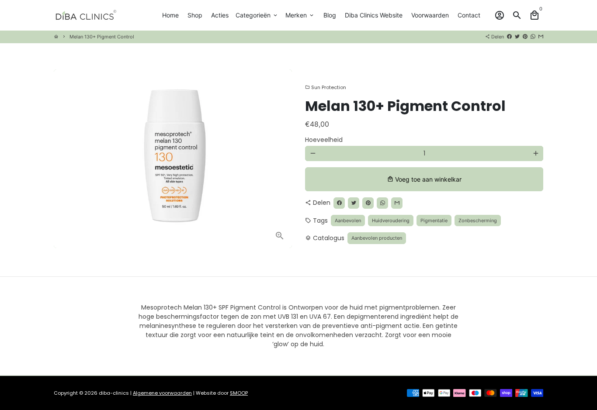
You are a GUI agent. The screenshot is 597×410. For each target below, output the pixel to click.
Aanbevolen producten (376, 238)
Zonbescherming (477, 220)
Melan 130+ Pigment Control (101, 37)
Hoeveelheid (324, 139)
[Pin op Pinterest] (525, 37)
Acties (220, 15)
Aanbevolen (348, 220)
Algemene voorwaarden (162, 392)
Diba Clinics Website (374, 15)
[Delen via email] (540, 37)
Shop (194, 15)
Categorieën (257, 15)
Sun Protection (325, 87)
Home (170, 15)
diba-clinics (114, 392)
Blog (329, 15)
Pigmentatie (434, 220)
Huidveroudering (391, 220)
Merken (300, 15)
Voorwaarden (430, 15)
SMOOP (239, 392)
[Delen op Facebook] (509, 37)
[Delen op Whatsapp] (533, 37)
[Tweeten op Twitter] (517, 37)
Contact (469, 15)
